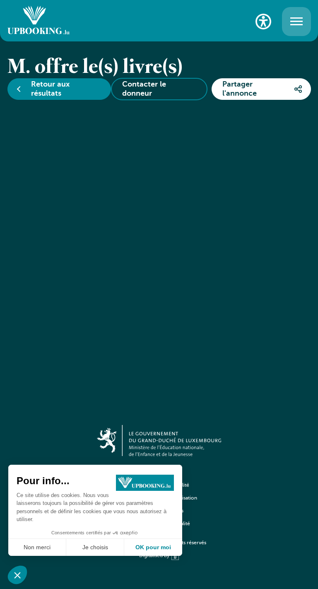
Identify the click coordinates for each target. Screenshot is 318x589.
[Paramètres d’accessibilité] (263, 21)
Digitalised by (154, 555)
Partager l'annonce (239, 89)
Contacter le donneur (144, 89)
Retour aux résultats (50, 89)
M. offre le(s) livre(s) (95, 67)
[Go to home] (38, 21)
